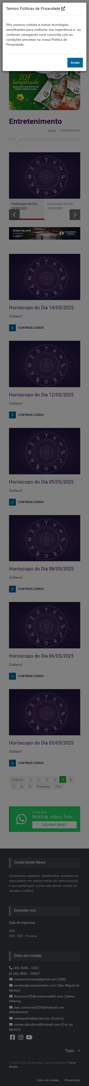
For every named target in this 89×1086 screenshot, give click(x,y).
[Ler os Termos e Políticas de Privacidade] (63, 8)
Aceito (75, 62)
